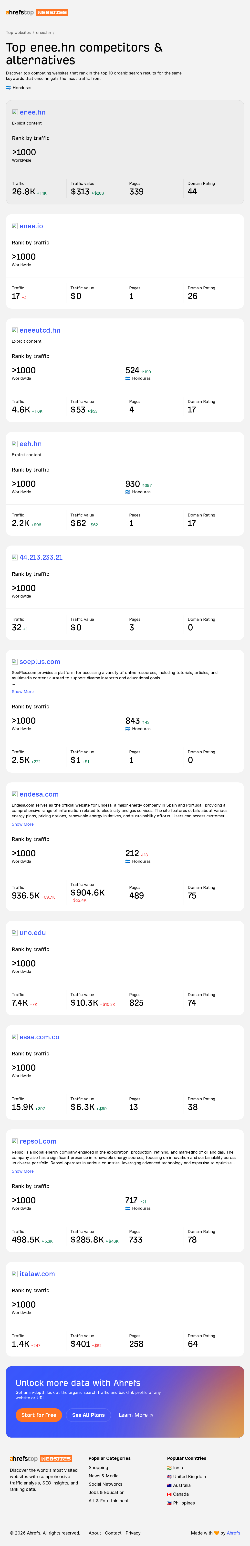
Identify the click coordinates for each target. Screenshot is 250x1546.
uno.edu (33, 932)
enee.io (31, 226)
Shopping (98, 1467)
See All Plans (88, 1415)
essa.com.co (40, 1037)
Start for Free (38, 1415)
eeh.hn (31, 444)
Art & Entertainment (109, 1500)
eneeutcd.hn (40, 330)
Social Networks (105, 1484)
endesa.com (39, 794)
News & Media (103, 1475)
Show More (23, 691)
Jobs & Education (107, 1492)
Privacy (133, 1532)
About (95, 1532)
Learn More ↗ (136, 1415)
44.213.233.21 (41, 557)
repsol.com (38, 1141)
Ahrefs (233, 1532)
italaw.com (37, 1274)
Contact (113, 1532)
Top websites (18, 32)
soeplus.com (40, 661)
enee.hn (43, 32)
